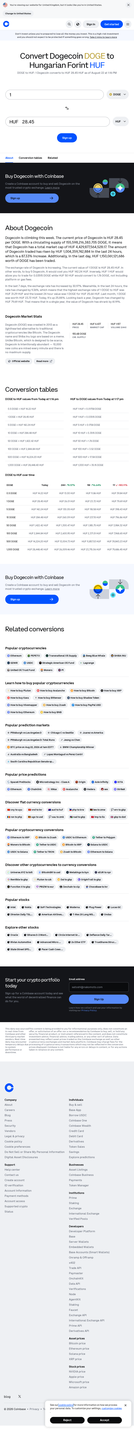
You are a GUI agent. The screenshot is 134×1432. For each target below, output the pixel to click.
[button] (127, 24)
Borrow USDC (78, 1115)
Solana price (77, 1353)
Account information (18, 1190)
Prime (73, 1197)
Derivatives (76, 1141)
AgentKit (75, 1299)
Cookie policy (13, 1141)
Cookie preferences (17, 1146)
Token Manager (79, 1185)
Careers (10, 1110)
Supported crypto (16, 1206)
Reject (67, 1420)
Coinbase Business (81, 1175)
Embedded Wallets (81, 1247)
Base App (75, 1110)
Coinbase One (78, 1120)
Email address (77, 979)
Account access (15, 1201)
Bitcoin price (77, 1343)
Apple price (76, 1376)
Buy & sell (75, 1104)
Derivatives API (79, 1331)
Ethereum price (79, 1348)
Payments (75, 1180)
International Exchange (84, 1213)
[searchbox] (121, 122)
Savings (74, 1152)
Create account (15, 1180)
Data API (74, 1283)
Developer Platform (82, 1231)
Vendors (10, 1131)
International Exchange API (86, 1320)
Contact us (12, 1175)
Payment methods (16, 1195)
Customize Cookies (112, 1408)
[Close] (125, 1405)
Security (10, 1125)
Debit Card (76, 1136)
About (8, 1104)
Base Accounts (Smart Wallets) (89, 1252)
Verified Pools (78, 1218)
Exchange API (78, 1315)
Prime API (75, 1325)
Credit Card (76, 1131)
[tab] (9, 157)
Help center (12, 1169)
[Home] (6, 24)
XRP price (75, 1359)
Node (72, 1294)
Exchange (75, 1208)
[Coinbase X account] (19, 1396)
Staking (74, 1203)
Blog (8, 1115)
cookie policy (66, 1404)
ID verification (14, 1185)
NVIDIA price (77, 1371)
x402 (72, 1262)
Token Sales (77, 1146)
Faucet (73, 1310)
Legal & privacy (15, 1136)
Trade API (75, 1268)
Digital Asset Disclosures (21, 1157)
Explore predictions (82, 1157)
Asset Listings (78, 1169)
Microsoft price (79, 1382)
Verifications (77, 1289)
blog (7, 1397)
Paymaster (76, 1273)
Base (72, 1236)
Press (8, 1120)
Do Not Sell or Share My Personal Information (35, 1152)
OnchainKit (76, 1278)
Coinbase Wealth (80, 1125)
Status (9, 1211)
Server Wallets (79, 1241)
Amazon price (78, 1387)
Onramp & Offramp (81, 1257)
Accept (104, 1420)
